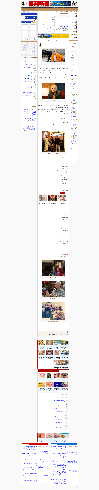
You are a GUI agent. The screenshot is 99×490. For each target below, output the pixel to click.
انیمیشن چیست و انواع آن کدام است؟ (27, 81)
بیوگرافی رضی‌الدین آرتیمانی (28, 67)
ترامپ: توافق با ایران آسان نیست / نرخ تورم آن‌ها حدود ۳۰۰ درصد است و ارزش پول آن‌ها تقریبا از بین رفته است (58, 456)
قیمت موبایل (33, 49)
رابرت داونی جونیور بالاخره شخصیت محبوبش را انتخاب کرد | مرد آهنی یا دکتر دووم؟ (30, 447)
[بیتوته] (24, 5)
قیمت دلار (34, 47)
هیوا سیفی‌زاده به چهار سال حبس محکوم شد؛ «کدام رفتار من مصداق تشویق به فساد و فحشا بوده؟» (30, 449)
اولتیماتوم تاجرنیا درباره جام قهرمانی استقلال (30, 459)
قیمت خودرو (33, 43)
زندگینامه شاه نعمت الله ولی (60, 427)
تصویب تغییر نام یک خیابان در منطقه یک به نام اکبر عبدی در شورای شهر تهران (29, 127)
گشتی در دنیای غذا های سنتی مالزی (73, 100)
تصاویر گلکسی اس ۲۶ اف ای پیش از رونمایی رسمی (30, 471)
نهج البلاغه (26, 51)
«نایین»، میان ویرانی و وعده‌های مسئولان (30, 115)
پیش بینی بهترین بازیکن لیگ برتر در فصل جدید (30, 463)
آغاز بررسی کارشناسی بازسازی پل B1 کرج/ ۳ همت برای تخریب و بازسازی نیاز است (58, 477)
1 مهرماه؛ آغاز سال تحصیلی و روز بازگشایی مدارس (73, 84)
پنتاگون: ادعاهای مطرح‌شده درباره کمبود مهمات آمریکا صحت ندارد (72, 452)
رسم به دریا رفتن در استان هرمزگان (59, 422)
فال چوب (31, 38)
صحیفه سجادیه (26, 53)
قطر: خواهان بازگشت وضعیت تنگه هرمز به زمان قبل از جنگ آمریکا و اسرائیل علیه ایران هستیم (59, 469)
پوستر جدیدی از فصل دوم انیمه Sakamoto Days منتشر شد (44, 475)
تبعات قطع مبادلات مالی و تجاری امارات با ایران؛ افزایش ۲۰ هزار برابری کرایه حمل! (59, 472)
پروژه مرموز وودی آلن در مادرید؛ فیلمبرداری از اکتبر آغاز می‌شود (43, 452)
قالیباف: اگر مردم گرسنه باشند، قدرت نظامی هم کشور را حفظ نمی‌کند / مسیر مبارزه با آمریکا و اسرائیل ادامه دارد (59, 474)
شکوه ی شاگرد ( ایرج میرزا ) (74, 108)
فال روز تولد (27, 39)
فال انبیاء (25, 29)
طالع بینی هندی (35, 39)
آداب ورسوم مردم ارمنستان (60, 411)
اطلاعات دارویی (25, 43)
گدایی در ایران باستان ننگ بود (74, 133)
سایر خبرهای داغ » (24, 130)
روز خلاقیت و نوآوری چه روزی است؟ (73, 60)
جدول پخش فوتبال (25, 49)
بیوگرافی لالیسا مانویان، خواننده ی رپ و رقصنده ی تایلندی (26, 93)
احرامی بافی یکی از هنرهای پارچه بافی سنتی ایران (73, 116)
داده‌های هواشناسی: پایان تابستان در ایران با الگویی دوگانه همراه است (29, 129)
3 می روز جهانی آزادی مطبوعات (59, 416)
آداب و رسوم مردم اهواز (60, 419)
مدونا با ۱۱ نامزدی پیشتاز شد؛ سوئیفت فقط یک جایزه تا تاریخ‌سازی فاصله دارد (30, 451)
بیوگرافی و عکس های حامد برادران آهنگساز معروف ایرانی (63, 27)
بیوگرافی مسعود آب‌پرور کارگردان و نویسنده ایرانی (57, 40)
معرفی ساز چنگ (73, 92)
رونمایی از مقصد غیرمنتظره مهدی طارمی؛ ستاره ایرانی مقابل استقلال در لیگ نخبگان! (30, 465)
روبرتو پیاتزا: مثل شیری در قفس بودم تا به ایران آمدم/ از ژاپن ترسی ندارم (30, 120)
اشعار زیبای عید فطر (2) (74, 76)
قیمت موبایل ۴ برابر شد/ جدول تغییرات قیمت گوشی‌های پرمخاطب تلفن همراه (59, 465)
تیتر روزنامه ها (33, 53)
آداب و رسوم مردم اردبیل (73, 125)
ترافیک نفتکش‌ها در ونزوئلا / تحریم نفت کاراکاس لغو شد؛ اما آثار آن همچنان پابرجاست (72, 470)
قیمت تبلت (33, 51)
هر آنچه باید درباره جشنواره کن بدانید (27, 95)
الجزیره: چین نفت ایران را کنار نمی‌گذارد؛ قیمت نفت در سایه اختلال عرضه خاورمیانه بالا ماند (58, 480)
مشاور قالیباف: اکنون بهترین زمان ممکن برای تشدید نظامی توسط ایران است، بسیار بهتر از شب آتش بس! (72, 461)
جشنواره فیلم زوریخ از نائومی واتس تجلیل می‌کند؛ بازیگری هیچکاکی (43, 459)
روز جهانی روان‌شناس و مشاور (59, 405)
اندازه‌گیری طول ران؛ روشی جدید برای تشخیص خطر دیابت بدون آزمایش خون (30, 481)
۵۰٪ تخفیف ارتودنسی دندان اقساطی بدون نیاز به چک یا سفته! (56, 334)
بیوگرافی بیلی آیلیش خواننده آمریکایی (58, 408)
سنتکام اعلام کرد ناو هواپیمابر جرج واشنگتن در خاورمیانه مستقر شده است (59, 454)
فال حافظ (33, 29)
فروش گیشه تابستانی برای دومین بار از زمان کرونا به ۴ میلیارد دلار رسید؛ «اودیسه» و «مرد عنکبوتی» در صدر (43, 467)
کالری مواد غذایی (25, 47)
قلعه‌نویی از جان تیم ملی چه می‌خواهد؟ (30, 118)
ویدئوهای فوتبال (25, 45)
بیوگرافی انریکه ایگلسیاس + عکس (73, 52)
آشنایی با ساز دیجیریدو (29, 64)
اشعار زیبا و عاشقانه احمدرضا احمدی (59, 400)
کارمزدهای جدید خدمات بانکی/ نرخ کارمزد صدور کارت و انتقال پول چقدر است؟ (59, 467)
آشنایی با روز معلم (73, 148)
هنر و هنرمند (71, 11)
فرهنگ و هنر (75, 11)
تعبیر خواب (23, 38)
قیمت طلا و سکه (33, 45)
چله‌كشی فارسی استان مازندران (59, 397)
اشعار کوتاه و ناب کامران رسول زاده (73, 141)
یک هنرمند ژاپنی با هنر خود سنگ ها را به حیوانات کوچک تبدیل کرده (27, 84)
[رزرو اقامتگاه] (53, 36)
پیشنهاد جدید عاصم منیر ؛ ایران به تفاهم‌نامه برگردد (26, 106)
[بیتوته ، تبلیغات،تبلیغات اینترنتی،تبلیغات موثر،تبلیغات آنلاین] (39, 3)
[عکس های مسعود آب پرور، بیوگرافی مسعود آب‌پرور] (53, 55)
